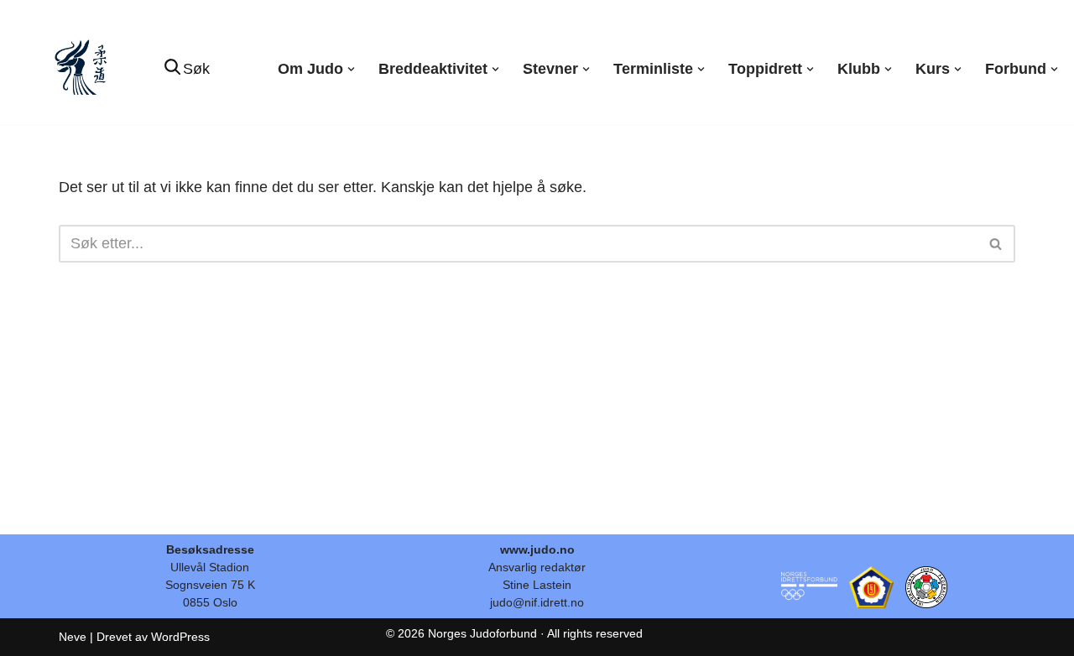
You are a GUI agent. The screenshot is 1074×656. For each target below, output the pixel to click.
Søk (196, 68)
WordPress (180, 636)
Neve (72, 636)
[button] (351, 69)
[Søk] (996, 244)
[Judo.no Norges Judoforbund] (83, 69)
